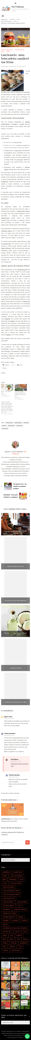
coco (19, 906)
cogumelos (6, 909)
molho (17, 932)
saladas (12, 321)
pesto (11, 939)
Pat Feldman (18, 6)
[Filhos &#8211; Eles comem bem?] (7, 387)
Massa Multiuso (6, 248)
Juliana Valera (8, 716)
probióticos (4, 181)
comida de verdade (20, 909)
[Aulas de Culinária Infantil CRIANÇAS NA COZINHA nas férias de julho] (21, 387)
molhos (14, 124)
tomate (5, 950)
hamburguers (5, 218)
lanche (4, 425)
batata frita (10, 423)
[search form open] (15, 3)
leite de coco (7, 932)
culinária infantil (9, 917)
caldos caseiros (8, 906)
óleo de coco (15, 950)
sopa (4, 947)
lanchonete (12, 425)
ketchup (26, 423)
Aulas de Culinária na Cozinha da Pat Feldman (15, 532)
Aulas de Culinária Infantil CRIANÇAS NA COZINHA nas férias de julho (20, 394)
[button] (5, 966)
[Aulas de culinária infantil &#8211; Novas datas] (8, 408)
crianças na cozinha (10, 913)
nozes (5, 935)
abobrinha (6, 872)
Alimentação (18, 872)
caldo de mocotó (9, 898)
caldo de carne (16, 883)
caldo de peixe (21, 902)
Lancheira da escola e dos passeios (15, 928)
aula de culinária (16, 876)
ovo (11, 935)
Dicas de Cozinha (19, 49)
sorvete (12, 947)
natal (25, 932)
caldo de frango (8, 887)
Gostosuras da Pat (15, 668)
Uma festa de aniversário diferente (15, 600)
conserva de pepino (17, 142)
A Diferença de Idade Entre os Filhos (15, 702)
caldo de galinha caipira (11, 894)
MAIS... (8, 51)
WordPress (20, 1037)
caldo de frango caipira (11, 891)
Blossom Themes (22, 1035)
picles (22, 124)
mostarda (5, 428)
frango (20, 917)
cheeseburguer (22, 269)
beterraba (13, 879)
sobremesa (24, 943)
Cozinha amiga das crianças (15, 566)
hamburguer (18, 423)
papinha (19, 935)
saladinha (7, 319)
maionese (19, 425)
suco (20, 947)
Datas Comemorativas (7, 49)
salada (5, 943)
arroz (5, 876)
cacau (5, 883)
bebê (4, 879)
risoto (25, 939)
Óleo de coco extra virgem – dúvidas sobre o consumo (15, 633)
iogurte (24, 921)
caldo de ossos (8, 902)
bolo (21, 879)
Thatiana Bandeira (9, 733)
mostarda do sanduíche (21, 145)
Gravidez (15, 921)
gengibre (6, 921)
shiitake (14, 943)
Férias (2, 51)
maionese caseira (6, 231)
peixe (4, 939)
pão (18, 939)
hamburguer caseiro (23, 211)
